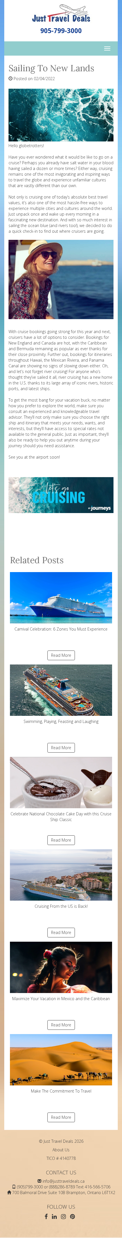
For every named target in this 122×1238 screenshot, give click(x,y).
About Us (61, 1149)
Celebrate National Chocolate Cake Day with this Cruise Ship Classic (61, 816)
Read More (61, 655)
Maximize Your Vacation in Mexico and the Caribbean (61, 998)
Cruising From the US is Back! (61, 906)
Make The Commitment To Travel (61, 1091)
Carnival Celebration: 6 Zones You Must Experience (61, 629)
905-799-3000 (61, 30)
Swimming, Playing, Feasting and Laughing (61, 721)
